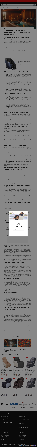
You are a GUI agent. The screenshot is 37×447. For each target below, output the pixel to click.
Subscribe (18, 231)
